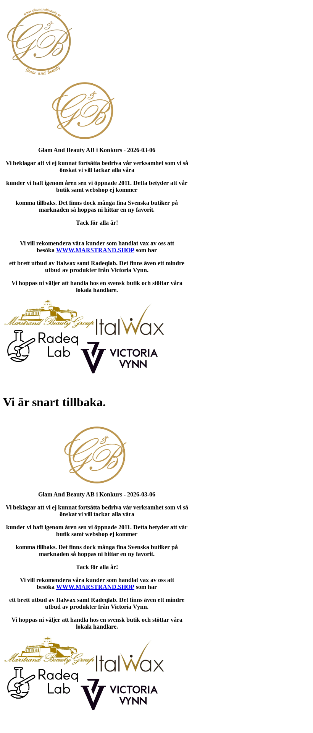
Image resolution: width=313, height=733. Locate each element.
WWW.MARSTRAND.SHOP (95, 250)
